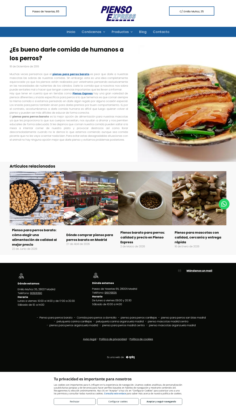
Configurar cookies (118, 401)
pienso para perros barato (70, 74)
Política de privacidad (113, 339)
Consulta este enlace (115, 393)
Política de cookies (141, 339)
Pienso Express (83, 93)
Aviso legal (89, 339)
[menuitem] (71, 31)
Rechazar (74, 401)
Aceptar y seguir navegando (161, 401)
